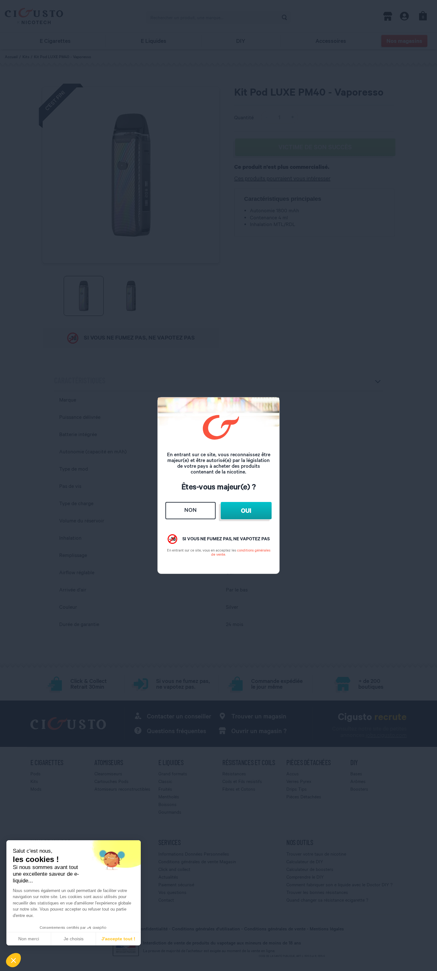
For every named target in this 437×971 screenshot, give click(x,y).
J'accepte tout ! (118, 938)
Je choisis (73, 938)
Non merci (28, 938)
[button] (13, 960)
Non (190, 509)
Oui (246, 510)
